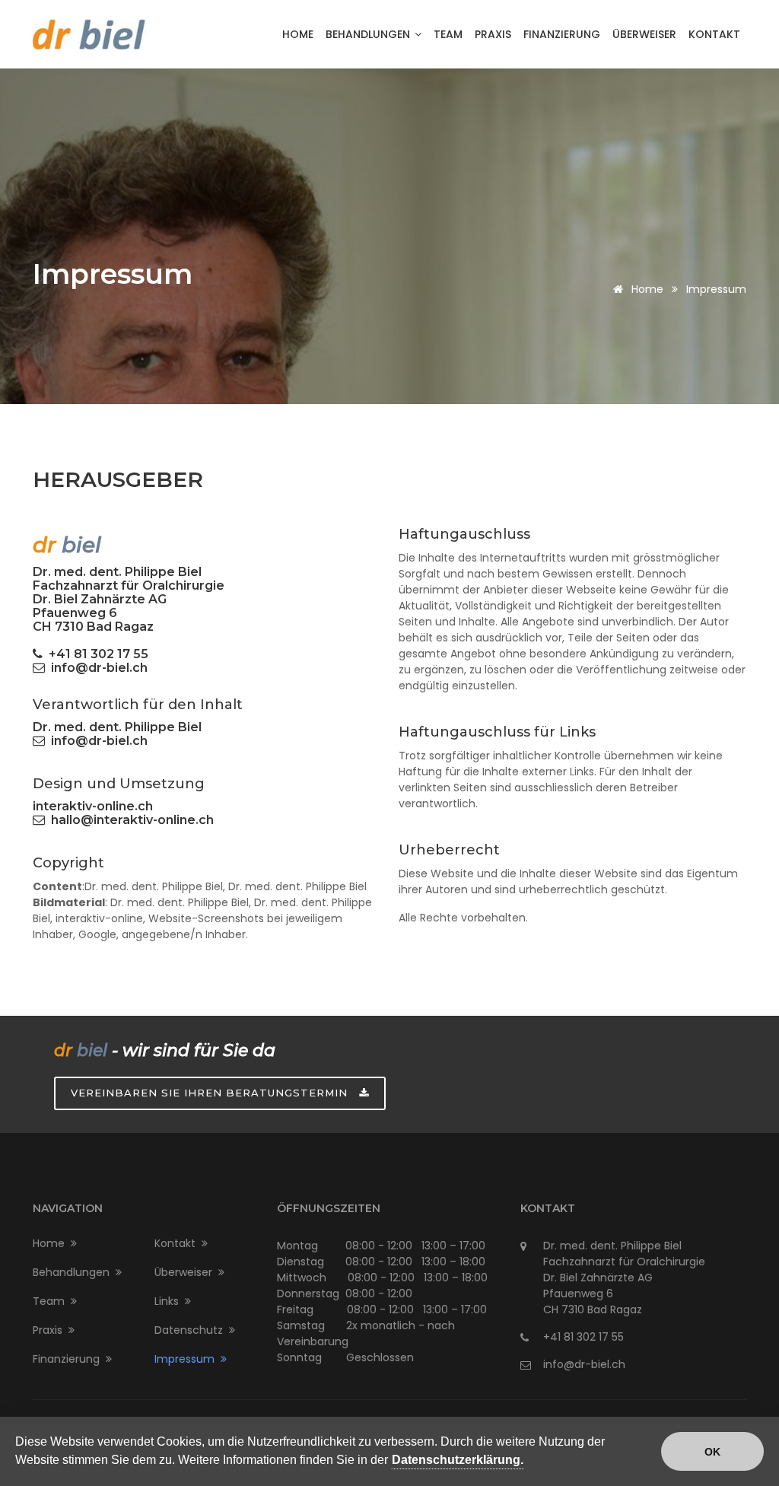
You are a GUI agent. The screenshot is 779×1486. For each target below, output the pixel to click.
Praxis (493, 34)
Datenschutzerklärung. (457, 1459)
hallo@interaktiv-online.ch (129, 820)
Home (297, 34)
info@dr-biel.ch (96, 667)
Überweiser (644, 34)
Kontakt (714, 34)
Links (169, 1301)
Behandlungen (369, 34)
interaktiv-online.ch (93, 806)
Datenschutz (191, 1330)
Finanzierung (561, 34)
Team (448, 34)
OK (712, 1452)
